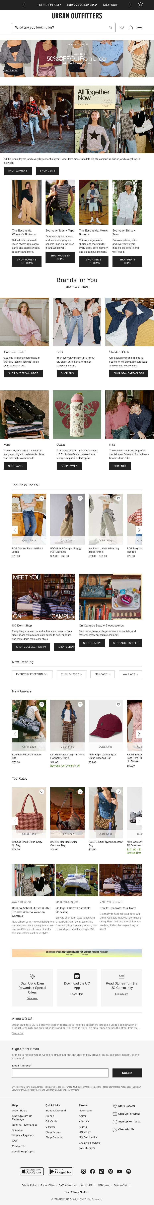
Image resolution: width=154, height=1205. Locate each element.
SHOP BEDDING (67, 646)
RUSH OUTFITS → (71, 674)
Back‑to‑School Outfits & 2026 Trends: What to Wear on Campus (31, 911)
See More (17, 1033)
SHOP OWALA (69, 466)
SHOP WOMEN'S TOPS (60, 257)
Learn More (76, 994)
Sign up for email (129, 1113)
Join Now (32, 998)
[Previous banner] (23, 5)
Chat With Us (126, 1129)
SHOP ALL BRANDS (77, 286)
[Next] (138, 529)
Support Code (121, 1185)
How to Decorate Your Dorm (117, 908)
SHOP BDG (67, 373)
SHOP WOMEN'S (17, 170)
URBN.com (103, 1185)
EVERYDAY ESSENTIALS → (32, 674)
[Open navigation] (139, 27)
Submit (127, 1072)
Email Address (21, 1065)
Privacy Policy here (31, 1090)
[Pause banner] (140, 5)
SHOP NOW (110, 5)
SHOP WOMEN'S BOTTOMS (26, 261)
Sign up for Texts (129, 1121)
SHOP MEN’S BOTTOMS (93, 261)
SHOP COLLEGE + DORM (31, 646)
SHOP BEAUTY (92, 643)
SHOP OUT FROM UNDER (23, 373)
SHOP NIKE (120, 466)
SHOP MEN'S (47, 170)
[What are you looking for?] (110, 27)
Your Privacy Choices (77, 1192)
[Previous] (15, 529)
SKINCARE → (102, 674)
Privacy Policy (29, 1185)
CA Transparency (68, 1185)
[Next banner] (130, 5)
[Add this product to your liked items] (41, 498)
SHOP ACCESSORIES (125, 643)
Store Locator (126, 1106)
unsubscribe (61, 1090)
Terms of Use (47, 1185)
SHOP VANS (15, 466)
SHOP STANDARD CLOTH (128, 373)
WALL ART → (130, 674)
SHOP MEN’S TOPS (127, 261)
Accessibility (87, 1185)
